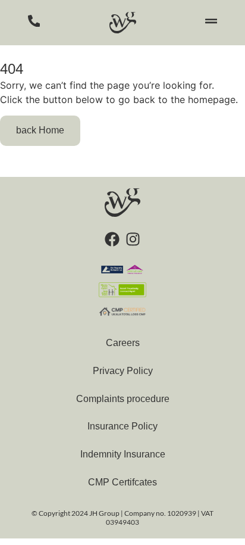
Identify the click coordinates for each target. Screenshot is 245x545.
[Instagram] (132, 239)
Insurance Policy (122, 426)
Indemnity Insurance (122, 454)
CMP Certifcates (122, 482)
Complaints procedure (122, 399)
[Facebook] (112, 239)
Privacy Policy (123, 371)
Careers (123, 343)
